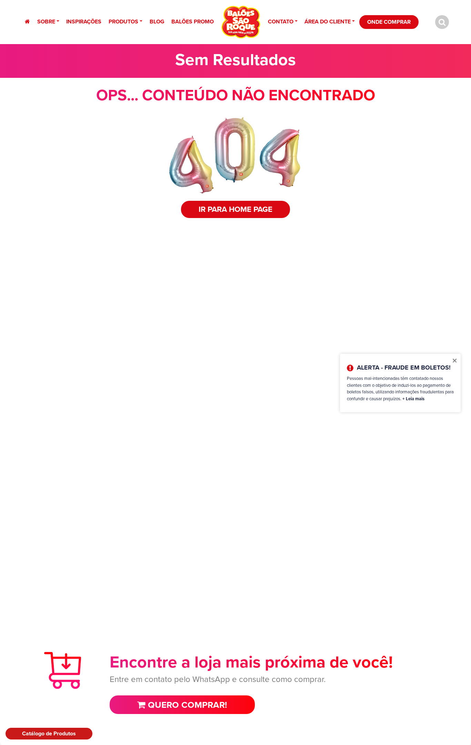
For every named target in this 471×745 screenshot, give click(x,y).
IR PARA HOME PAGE (235, 209)
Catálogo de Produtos (49, 733)
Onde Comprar (389, 22)
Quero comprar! (186, 704)
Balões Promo (192, 21)
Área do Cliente (327, 21)
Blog (157, 21)
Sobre (46, 21)
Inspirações (83, 21)
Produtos (123, 21)
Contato (280, 21)
